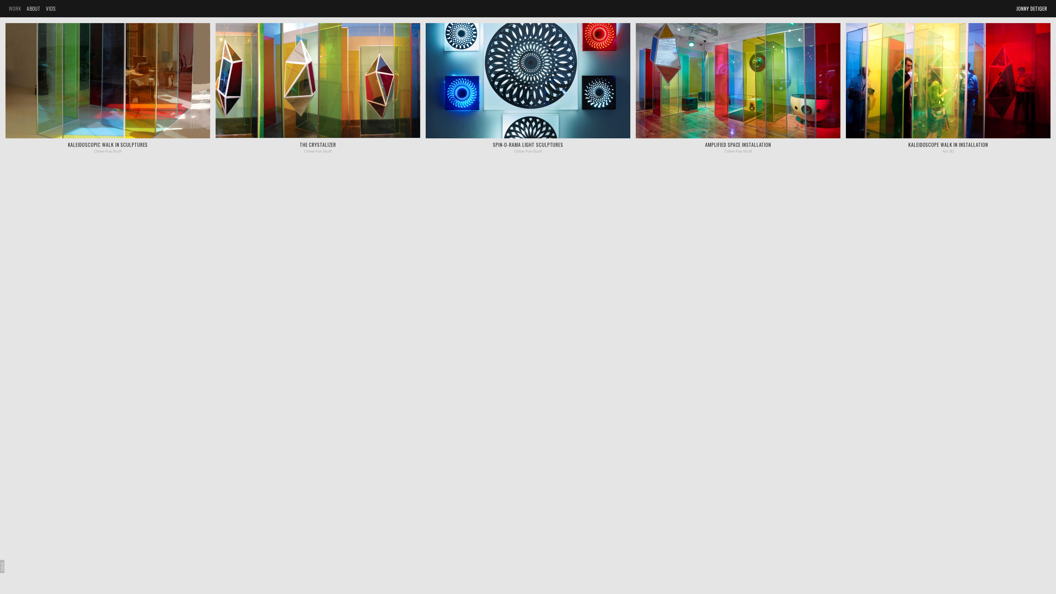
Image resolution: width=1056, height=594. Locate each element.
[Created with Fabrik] (2, 566)
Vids (51, 9)
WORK (15, 9)
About (34, 9)
